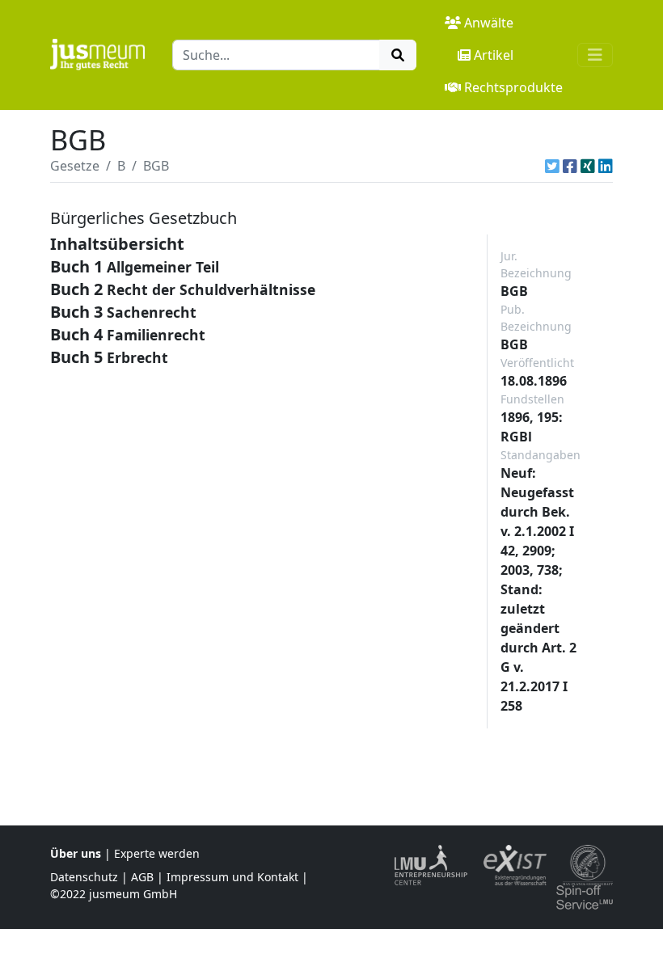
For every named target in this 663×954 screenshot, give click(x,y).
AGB (142, 876)
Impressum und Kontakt (232, 876)
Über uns (75, 853)
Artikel (493, 55)
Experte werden (157, 853)
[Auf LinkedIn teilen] (605, 165)
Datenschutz (84, 876)
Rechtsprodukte (513, 87)
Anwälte (488, 23)
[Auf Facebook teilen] (570, 165)
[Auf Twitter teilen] (552, 165)
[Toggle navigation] (595, 55)
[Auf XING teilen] (588, 165)
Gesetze (74, 166)
